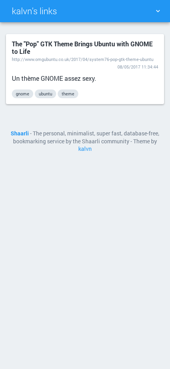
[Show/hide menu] (157, 11)
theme (68, 94)
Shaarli (20, 133)
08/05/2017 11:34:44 (137, 67)
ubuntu (45, 94)
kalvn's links (34, 11)
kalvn (85, 148)
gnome (22, 94)
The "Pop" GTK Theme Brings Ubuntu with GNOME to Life (82, 47)
